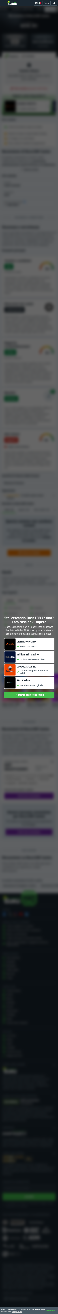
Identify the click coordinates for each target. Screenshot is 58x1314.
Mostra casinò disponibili (31, 694)
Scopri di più (17, 1311)
